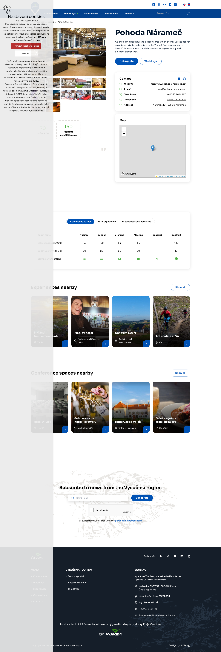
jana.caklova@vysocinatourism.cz (157, 615)
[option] (53, 83)
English (189, 4)
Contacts (129, 13)
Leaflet (160, 176)
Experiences (91, 13)
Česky (184, 4)
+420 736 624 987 (176, 94)
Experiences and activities (136, 221)
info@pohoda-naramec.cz (172, 89)
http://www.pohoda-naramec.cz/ (168, 83)
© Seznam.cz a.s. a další (175, 176)
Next (100, 52)
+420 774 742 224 (176, 99)
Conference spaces (80, 221)
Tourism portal (76, 576)
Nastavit (26, 53)
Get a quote (127, 61)
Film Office (74, 589)
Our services (111, 13)
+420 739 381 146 (148, 608)
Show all (180, 287)
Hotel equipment (106, 221)
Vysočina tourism (77, 582)
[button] (153, 148)
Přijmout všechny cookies (26, 46)
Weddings (70, 13)
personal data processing (128, 520)
